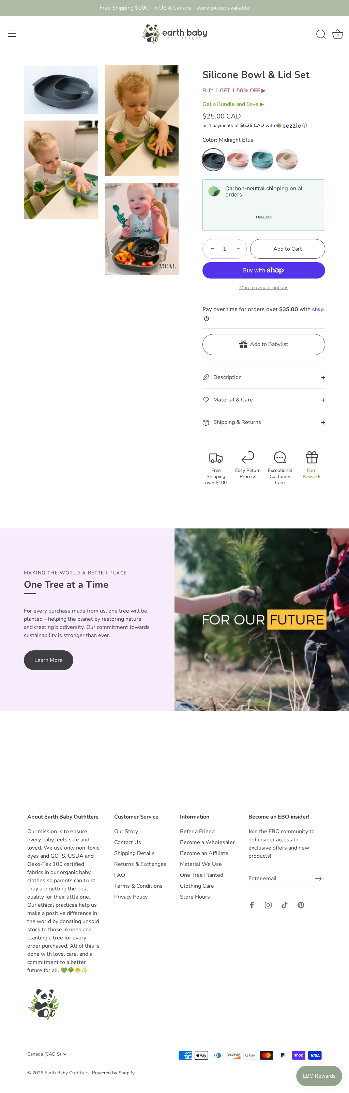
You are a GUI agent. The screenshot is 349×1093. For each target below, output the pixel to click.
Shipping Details (134, 853)
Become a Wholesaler (207, 842)
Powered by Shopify (113, 1073)
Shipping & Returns (236, 422)
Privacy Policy (131, 897)
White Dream (287, 160)
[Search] (321, 34)
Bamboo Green (262, 160)
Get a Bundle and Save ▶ (233, 104)
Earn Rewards (312, 473)
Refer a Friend (197, 831)
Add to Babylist (267, 344)
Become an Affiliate (204, 853)
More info (264, 217)
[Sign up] (318, 878)
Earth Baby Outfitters (67, 1073)
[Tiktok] (284, 904)
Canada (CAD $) (44, 1054)
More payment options (263, 287)
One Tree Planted (201, 875)
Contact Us (127, 842)
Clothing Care (197, 886)
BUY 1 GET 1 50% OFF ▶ (233, 90)
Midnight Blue (213, 160)
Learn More (48, 660)
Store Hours (195, 897)
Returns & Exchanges (140, 864)
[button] (263, 125)
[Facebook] (251, 904)
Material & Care (232, 399)
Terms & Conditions (138, 886)
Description (227, 377)
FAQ (119, 875)
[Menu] (11, 33)
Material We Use (201, 864)
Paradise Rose (238, 160)
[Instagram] (268, 904)
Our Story (126, 831)
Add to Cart (287, 249)
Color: (228, 140)
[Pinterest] (301, 904)
